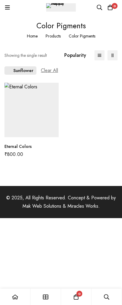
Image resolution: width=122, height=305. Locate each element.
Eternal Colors (18, 146)
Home (32, 36)
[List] (99, 55)
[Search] (99, 7)
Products (53, 36)
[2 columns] (112, 55)
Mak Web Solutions (42, 206)
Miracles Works (83, 206)
